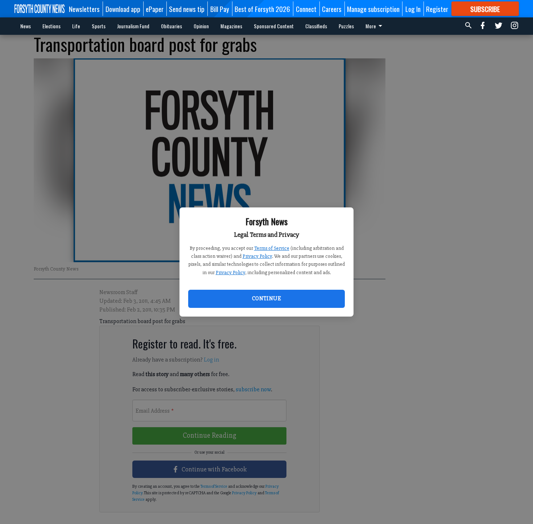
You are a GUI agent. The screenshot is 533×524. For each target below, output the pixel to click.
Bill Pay (219, 8)
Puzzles (346, 26)
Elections (51, 26)
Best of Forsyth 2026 (262, 8)
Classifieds (316, 26)
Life (76, 26)
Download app (123, 8)
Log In (413, 8)
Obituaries (171, 26)
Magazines (231, 26)
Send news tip (186, 8)
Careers (332, 8)
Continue (266, 298)
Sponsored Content (274, 26)
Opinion (201, 26)
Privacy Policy (257, 256)
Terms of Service (271, 248)
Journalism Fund (133, 26)
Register (437, 8)
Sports (99, 26)
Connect (306, 8)
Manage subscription (373, 8)
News (25, 26)
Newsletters (84, 8)
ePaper (155, 8)
